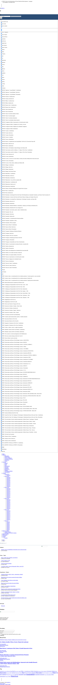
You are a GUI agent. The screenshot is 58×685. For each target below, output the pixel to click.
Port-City (26, 672)
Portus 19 (8, 510)
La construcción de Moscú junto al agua (8, 594)
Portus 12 (8, 517)
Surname (1, 631)
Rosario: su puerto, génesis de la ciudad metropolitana (10, 589)
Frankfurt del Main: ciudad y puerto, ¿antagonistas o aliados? (12, 574)
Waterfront (14, 676)
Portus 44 (8, 482)
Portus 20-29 (7, 498)
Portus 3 (8, 527)
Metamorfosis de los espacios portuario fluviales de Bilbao (11, 577)
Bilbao (11, 671)
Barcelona (8, 671)
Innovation (3, 672)
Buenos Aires (16, 671)
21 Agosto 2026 (3, 644)
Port (23, 672)
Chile (22, 671)
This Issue (4, 462)
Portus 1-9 (6, 520)
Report (6, 464)
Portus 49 (8, 477)
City (23, 671)
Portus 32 (8, 495)
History (56, 671)
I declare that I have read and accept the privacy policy (11, 634)
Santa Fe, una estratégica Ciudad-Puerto (8, 586)
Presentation (7, 455)
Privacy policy (8, 684)
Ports (54, 672)
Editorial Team (7, 456)
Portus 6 (8, 524)
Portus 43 (8, 483)
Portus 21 (8, 507)
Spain (24, 674)
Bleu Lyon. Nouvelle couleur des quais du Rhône (10, 583)
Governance (49, 671)
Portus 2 (8, 528)
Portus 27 (8, 501)
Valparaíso (6, 676)
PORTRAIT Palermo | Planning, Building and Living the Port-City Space (13, 639)
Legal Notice (2, 684)
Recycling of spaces (11, 674)
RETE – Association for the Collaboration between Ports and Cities (12, 615)
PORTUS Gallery (5, 533)
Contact (6, 461)
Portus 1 (8, 529)
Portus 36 (8, 491)
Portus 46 (8, 480)
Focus (6, 465)
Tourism (45, 674)
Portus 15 (8, 514)
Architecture (2, 671)
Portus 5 (8, 525)
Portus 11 (8, 518)
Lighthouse (7, 468)
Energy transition (44, 671)
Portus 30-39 (7, 487)
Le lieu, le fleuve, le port (5, 560)
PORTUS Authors (5, 530)
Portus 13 (8, 516)
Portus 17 (8, 512)
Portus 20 (8, 508)
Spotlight (6, 470)
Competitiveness (27, 671)
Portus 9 (8, 521)
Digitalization (36, 671)
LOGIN (3, 536)
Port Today (6, 467)
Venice (9, 676)
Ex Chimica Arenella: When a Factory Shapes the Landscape (14, 642)
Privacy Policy (2, 683)
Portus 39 (8, 488)
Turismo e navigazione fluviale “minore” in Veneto (10, 591)
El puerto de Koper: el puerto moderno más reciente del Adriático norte (13, 597)
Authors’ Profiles (8, 531)
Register (6, 537)
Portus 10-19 (7, 509)
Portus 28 (8, 500)
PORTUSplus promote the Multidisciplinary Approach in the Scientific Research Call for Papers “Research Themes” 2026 (18, 663)
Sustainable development (39, 674)
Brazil (13, 671)
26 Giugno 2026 (3, 650)
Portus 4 (8, 526)
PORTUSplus (4, 534)
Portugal (8, 674)
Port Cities (39, 672)
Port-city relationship (32, 672)
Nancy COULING (3, 651)
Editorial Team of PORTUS (5, 659)
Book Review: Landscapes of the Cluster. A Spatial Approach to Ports (16, 648)
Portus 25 (8, 503)
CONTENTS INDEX (9, 471)
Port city (43, 672)
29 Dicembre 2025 (3, 658)
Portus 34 (8, 493)
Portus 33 (8, 494)
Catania (20, 671)
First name (2, 630)
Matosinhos (17, 672)
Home (3, 453)
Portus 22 (8, 506)
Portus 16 (8, 513)
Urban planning (49, 674)
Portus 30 (8, 497)
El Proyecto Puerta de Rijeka (6, 563)
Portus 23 (8, 505)
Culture (32, 671)
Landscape (13, 672)
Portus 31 (8, 496)
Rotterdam (16, 674)
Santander (21, 674)
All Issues (4, 473)
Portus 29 (8, 499)
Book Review (7, 469)
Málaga (20, 672)
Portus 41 (8, 485)
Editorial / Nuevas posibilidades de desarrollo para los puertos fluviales (13, 549)
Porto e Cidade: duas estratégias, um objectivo (9, 557)
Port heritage (46, 672)
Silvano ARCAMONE (4, 645)
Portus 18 (8, 511)
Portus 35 (8, 492)
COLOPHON (7, 472)
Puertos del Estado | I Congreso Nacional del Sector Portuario (14, 655)
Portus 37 (8, 490)
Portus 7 (8, 523)
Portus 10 (8, 519)
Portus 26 (8, 502)
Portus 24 (8, 504)
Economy (39, 671)
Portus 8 (8, 522)
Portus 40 (8, 486)
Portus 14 (8, 515)
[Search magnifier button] (1, 18)
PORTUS (4, 454)
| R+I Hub (4, 535)
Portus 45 (8, 481)
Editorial (6, 463)
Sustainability (30, 674)
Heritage (53, 671)
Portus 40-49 (7, 476)
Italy (10, 672)
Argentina (5, 671)
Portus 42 (8, 484)
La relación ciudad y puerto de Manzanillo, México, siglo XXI (12, 566)
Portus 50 (8, 475)
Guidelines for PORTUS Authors (10, 532)
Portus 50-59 (7, 474)
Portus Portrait (7, 466)
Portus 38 (8, 489)
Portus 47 (8, 479)
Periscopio (3, 605)
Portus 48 (8, 478)
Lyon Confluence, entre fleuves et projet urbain (9, 580)
